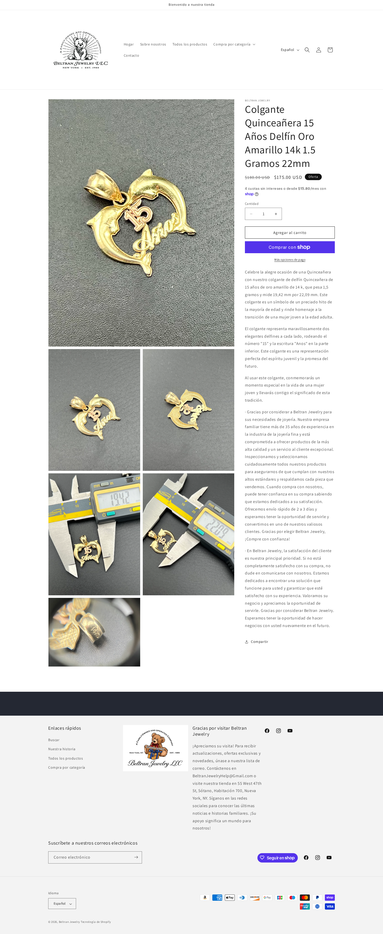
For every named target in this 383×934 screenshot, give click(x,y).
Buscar (54, 739)
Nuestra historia (62, 749)
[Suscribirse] (136, 857)
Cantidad (251, 203)
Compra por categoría (66, 767)
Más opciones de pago (289, 260)
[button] (233, 44)
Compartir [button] (259, 641)
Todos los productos (65, 758)
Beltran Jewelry (70, 922)
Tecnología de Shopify (96, 922)
